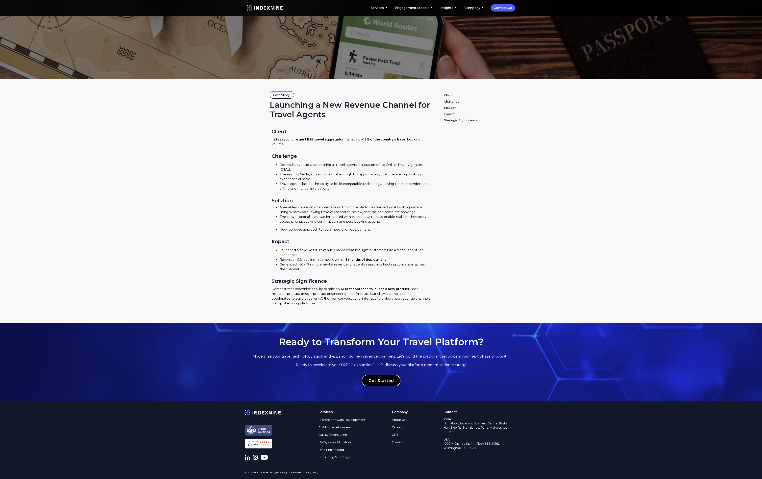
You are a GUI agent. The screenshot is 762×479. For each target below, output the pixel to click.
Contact (397, 442)
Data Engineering (331, 450)
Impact (449, 114)
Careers (397, 427)
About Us (398, 420)
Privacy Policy (310, 472)
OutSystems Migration (334, 442)
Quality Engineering (332, 435)
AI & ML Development (334, 427)
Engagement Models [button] (412, 8)
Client (448, 95)
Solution (450, 108)
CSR (395, 435)
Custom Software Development (341, 420)
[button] (282, 95)
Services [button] (378, 8)
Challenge (452, 101)
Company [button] (472, 8)
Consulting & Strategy (334, 457)
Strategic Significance (461, 120)
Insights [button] (447, 8)
